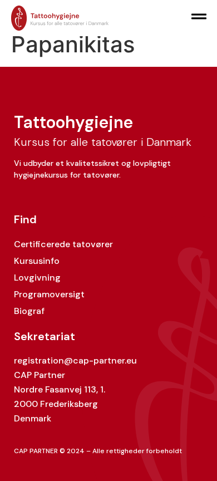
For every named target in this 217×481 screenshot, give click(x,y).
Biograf (29, 311)
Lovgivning (37, 277)
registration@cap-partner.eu (75, 360)
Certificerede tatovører (63, 244)
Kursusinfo (37, 261)
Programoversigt (49, 294)
